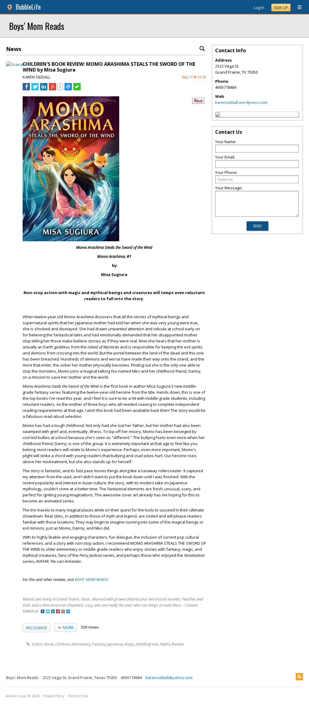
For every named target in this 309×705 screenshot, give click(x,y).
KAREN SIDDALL (36, 77)
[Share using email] (68, 88)
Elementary (81, 644)
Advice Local (16, 696)
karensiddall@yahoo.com (169, 677)
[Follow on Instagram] (63, 612)
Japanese (115, 644)
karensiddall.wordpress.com (241, 102)
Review (178, 644)
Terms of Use (78, 696)
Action (37, 644)
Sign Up (281, 7)
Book (48, 644)
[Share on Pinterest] (198, 102)
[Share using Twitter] (35, 88)
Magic (130, 644)
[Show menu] (297, 7)
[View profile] (16, 64)
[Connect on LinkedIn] (53, 612)
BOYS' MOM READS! (91, 579)
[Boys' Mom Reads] (217, 115)
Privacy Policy (53, 696)
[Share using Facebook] (26, 88)
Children (62, 644)
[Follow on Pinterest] (58, 612)
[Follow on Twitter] (47, 612)
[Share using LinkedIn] (43, 88)
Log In (259, 7)
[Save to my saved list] (77, 88)
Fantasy (98, 644)
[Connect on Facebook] (42, 612)
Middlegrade (147, 644)
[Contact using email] (68, 612)
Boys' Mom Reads (36, 25)
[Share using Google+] (52, 88)
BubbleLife (28, 6)
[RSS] (299, 676)
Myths (165, 644)
